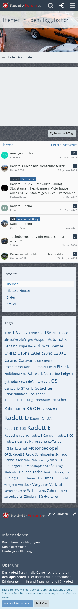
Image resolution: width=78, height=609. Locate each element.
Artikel (11, 304)
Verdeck (24, 484)
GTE (29, 388)
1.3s (16, 332)
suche (26, 472)
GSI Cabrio (12, 388)
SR (52, 460)
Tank (47, 472)
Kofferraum (56, 441)
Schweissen (13, 460)
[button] (72, 5)
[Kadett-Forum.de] (21, 5)
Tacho (37, 472)
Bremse (56, 346)
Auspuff (40, 339)
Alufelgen (26, 340)
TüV (39, 478)
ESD (23, 373)
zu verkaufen (13, 496)
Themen (12, 284)
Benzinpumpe (15, 346)
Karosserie (38, 441)
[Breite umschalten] (74, 514)
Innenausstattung (18, 399)
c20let (35, 353)
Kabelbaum (14, 408)
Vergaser (40, 484)
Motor (34, 448)
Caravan (26, 360)
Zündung (30, 496)
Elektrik (63, 366)
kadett (35, 408)
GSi (55, 380)
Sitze (27, 460)
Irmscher (59, 399)
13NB (32, 332)
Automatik (57, 339)
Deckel (41, 367)
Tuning (10, 478)
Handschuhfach (15, 394)
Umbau (50, 478)
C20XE (59, 353)
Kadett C (52, 409)
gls (48, 382)
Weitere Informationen (17, 603)
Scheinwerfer (44, 454)
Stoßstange (54, 466)
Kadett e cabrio (16, 435)
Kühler (9, 448)
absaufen (11, 340)
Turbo (21, 478)
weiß (42, 491)
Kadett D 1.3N (41, 418)
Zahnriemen (57, 490)
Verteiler (10, 491)
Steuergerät (14, 466)
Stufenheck (12, 472)
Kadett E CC (64, 435)
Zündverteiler (48, 496)
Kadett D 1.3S (15, 428)
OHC (45, 448)
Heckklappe (36, 394)
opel (53, 448)
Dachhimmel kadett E (19, 367)
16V (47, 332)
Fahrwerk (35, 373)
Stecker (60, 460)
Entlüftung (12, 373)
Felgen (67, 373)
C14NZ (10, 353)
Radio (30, 454)
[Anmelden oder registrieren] (61, 5)
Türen (30, 478)
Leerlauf (21, 448)
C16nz (23, 353)
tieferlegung (60, 472)
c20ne (46, 353)
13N (24, 332)
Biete (32, 346)
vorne (22, 491)
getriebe (11, 381)
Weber (32, 490)
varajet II (10, 485)
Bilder (10, 297)
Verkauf (55, 484)
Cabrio (11, 360)
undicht (62, 478)
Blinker (43, 345)
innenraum (42, 400)
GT (23, 388)
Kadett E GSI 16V (16, 441)
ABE (65, 332)
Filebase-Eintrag (18, 291)
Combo (47, 361)
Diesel (51, 367)
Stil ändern (60, 514)
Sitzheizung (40, 460)
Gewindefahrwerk (32, 382)
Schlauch (62, 454)
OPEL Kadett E (14, 454)
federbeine (52, 373)
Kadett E (39, 427)
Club (37, 361)
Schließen (41, 603)
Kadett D (16, 417)
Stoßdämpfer (34, 466)
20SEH (56, 333)
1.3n (7, 332)
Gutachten (43, 388)
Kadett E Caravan (42, 435)
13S (40, 333)
